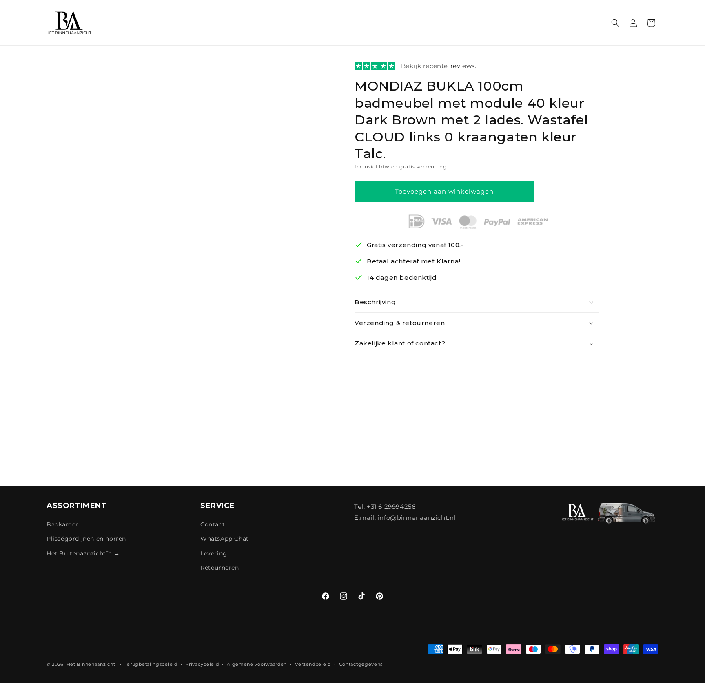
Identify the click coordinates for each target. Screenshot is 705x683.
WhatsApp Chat (224, 538)
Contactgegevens (361, 664)
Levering (213, 553)
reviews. (463, 66)
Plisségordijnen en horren (86, 538)
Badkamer (62, 524)
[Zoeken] (615, 23)
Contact (212, 524)
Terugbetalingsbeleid (151, 664)
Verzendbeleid (313, 664)
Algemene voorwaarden (257, 664)
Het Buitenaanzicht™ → (83, 553)
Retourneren (219, 567)
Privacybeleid (202, 664)
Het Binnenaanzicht (91, 664)
